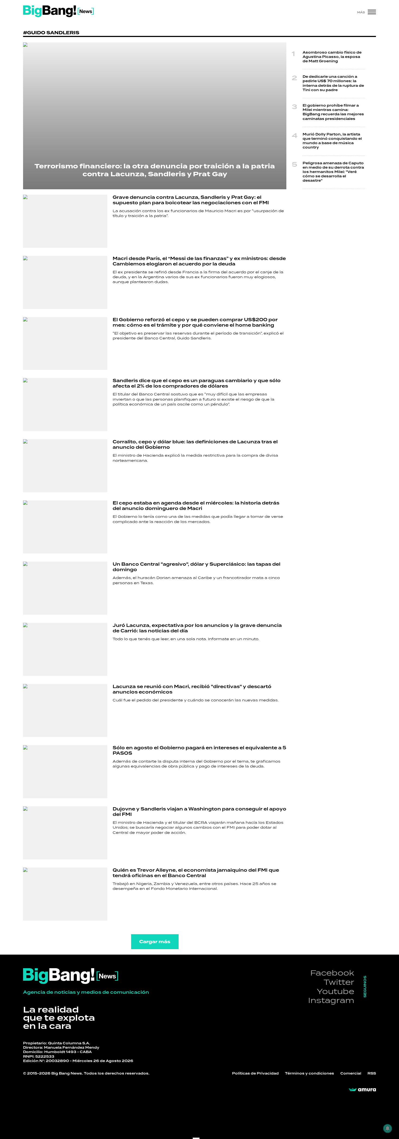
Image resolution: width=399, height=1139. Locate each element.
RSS (372, 1073)
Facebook (332, 973)
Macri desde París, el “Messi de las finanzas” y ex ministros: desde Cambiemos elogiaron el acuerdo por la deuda (199, 261)
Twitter (339, 982)
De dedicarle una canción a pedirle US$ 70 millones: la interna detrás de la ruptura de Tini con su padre (333, 83)
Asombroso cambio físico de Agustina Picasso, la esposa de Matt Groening (332, 57)
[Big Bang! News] (58, 11)
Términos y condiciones (309, 1073)
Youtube (335, 991)
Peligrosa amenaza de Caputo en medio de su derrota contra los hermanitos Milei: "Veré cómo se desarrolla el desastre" (333, 172)
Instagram (331, 1000)
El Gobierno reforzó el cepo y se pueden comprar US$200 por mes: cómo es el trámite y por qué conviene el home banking (195, 322)
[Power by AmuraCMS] (362, 1090)
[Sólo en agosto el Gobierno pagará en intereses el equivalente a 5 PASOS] (65, 771)
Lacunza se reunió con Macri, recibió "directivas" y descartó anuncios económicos (192, 689)
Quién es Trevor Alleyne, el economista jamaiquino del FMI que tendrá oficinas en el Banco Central (196, 873)
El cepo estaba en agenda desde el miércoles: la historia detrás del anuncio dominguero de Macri (196, 506)
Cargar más (154, 941)
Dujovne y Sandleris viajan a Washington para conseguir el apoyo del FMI (199, 812)
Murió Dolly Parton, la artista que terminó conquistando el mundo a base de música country (332, 141)
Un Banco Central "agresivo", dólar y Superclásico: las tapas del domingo (196, 567)
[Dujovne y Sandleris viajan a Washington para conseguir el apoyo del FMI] (65, 832)
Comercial (350, 1073)
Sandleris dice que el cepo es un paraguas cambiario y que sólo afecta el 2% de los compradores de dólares (197, 383)
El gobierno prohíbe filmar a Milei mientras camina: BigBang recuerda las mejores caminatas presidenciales (333, 112)
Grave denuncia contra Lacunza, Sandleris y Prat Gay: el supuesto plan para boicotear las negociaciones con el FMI (191, 200)
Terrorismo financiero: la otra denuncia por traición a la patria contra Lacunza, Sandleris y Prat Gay (154, 170)
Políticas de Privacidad (255, 1073)
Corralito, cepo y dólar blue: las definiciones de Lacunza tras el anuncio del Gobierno (195, 444)
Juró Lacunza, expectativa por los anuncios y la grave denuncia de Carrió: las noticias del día (197, 628)
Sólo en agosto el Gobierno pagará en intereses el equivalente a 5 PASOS (199, 750)
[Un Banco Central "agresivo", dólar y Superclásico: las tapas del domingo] (65, 588)
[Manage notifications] (387, 1128)
